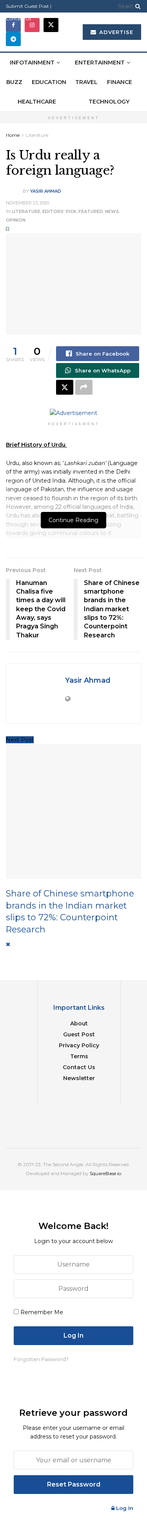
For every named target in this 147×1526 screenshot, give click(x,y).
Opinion (15, 220)
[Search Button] (136, 6)
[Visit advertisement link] (73, 413)
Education (49, 82)
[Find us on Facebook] (13, 25)
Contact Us (18, 18)
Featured (90, 211)
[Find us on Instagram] (32, 25)
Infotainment (32, 62)
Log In (123, 1508)
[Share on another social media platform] (84, 387)
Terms (79, 1056)
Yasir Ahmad (45, 191)
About (79, 1023)
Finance (119, 82)
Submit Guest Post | (28, 6)
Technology (109, 101)
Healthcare (37, 101)
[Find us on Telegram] (13, 39)
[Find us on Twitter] (51, 25)
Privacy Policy (79, 1045)
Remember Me (41, 1312)
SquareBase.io (105, 1173)
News (112, 211)
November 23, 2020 (27, 203)
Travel (86, 82)
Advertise (115, 32)
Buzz (14, 82)
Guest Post (79, 1034)
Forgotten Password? (41, 1359)
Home (13, 135)
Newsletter (79, 1078)
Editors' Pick (59, 211)
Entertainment (100, 62)
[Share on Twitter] (64, 387)
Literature (37, 135)
